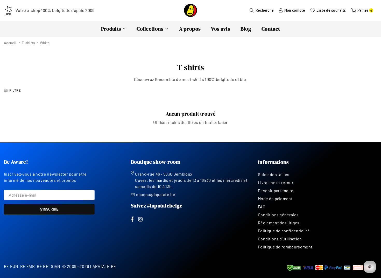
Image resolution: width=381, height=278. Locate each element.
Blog (246, 28)
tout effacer (216, 122)
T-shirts (28, 42)
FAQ (261, 206)
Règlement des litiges (279, 222)
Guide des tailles (273, 174)
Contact (271, 28)
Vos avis (220, 28)
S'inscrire (49, 209)
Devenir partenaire (276, 190)
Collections (150, 28)
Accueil (10, 42)
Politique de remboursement (285, 246)
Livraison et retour (275, 182)
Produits (111, 28)
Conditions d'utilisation (280, 238)
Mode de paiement (275, 198)
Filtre (15, 90)
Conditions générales (278, 214)
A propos (190, 28)
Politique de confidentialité (284, 230)
